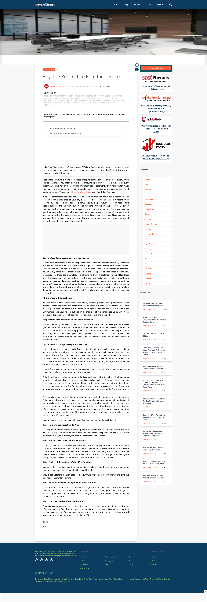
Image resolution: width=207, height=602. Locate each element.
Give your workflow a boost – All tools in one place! (156, 87)
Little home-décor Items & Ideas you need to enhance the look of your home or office (154, 351)
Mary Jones (147, 309)
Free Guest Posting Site (158, 579)
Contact (84, 561)
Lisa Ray (145, 423)
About (84, 557)
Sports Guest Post (120, 579)
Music (146, 259)
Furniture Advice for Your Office (153, 335)
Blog (126, 5)
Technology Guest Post (57, 579)
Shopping (147, 274)
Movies (147, 214)
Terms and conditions (112, 557)
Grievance (85, 564)
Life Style (147, 189)
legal (106, 564)
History (147, 179)
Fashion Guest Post (105, 579)
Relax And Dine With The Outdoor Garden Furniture (153, 367)
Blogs (130, 557)
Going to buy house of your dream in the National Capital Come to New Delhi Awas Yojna (154, 383)
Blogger (146, 326)
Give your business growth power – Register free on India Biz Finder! (156, 129)
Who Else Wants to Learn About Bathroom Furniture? (154, 477)
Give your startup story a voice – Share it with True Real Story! (156, 157)
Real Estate (148, 254)
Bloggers (137, 5)
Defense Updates (150, 224)
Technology (148, 199)
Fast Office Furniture (57, 86)
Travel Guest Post (41, 579)
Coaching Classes (150, 234)
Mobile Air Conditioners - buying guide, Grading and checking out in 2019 (153, 433)
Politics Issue (149, 209)
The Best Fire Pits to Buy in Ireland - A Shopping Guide (154, 463)
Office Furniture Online (81, 192)
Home (116, 5)
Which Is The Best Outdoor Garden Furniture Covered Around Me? (154, 401)
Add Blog (131, 564)
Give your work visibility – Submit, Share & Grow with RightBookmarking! (156, 108)
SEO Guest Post (73, 579)
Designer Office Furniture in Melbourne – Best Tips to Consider (154, 417)
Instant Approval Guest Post (138, 579)
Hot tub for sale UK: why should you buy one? (153, 449)
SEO (145, 239)
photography (149, 204)
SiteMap (154, 564)
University (147, 269)
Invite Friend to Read (156, 68)
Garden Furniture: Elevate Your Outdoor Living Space (154, 305)
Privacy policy (109, 561)
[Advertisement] (86, 239)
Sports (146, 184)
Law (145, 264)
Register (160, 5)
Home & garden (49, 69)
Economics (148, 279)
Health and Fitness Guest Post (59, 581)
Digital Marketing (150, 244)
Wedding (147, 249)
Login (149, 5)
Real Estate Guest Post (88, 579)
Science (147, 284)
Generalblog (147, 340)
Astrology (148, 219)
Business (147, 229)
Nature (146, 194)
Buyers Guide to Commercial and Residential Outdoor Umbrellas (154, 320)
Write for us (85, 568)
